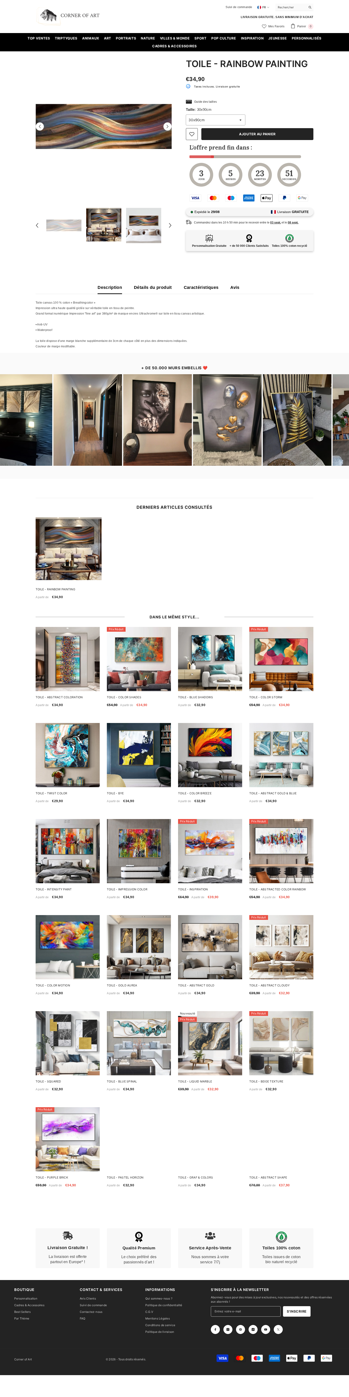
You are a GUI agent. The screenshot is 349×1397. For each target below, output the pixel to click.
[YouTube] (265, 1329)
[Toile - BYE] (139, 755)
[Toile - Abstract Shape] (281, 1139)
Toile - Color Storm (266, 697)
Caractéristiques (201, 287)
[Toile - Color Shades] (139, 659)
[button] (40, 126)
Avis (234, 287)
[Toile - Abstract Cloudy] (281, 947)
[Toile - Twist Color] (68, 755)
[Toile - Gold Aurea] (139, 947)
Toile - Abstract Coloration (59, 697)
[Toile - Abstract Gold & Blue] (281, 755)
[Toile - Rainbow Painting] (69, 550)
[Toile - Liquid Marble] (210, 1043)
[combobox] (290, 7)
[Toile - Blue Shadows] (210, 659)
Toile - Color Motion (53, 985)
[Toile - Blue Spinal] (139, 1043)
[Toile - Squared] (68, 1043)
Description (110, 287)
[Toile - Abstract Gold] (210, 947)
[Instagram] (227, 1329)
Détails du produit (153, 287)
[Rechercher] (294, 7)
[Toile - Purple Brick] (68, 1139)
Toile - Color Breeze (195, 793)
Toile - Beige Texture (266, 1081)
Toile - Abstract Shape (268, 1177)
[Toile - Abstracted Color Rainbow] (281, 851)
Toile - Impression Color (127, 889)
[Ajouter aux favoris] (192, 134)
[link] (68, 1248)
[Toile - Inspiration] (210, 851)
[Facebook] (215, 1329)
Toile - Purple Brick (52, 1177)
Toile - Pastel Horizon (125, 1177)
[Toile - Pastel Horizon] (139, 1139)
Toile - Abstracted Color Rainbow (277, 889)
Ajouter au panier (257, 134)
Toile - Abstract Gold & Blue (273, 793)
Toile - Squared (48, 1081)
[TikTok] (253, 1329)
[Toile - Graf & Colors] (210, 1139)
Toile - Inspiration (193, 889)
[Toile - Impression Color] (139, 851)
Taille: (199, 109)
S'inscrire (297, 1311)
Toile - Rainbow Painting (55, 589)
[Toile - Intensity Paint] (68, 851)
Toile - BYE (115, 793)
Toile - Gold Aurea (122, 985)
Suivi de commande (239, 7)
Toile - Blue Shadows (195, 697)
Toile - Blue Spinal (122, 1081)
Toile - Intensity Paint (54, 889)
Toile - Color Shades (124, 697)
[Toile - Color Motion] (68, 947)
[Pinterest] (240, 1329)
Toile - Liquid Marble (195, 1081)
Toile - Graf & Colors (195, 1177)
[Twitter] (278, 1329)
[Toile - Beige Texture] (281, 1043)
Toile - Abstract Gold (196, 985)
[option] (104, 126)
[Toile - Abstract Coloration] (68, 659)
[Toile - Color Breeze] (210, 755)
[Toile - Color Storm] (281, 659)
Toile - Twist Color (51, 793)
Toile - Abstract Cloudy (269, 985)
